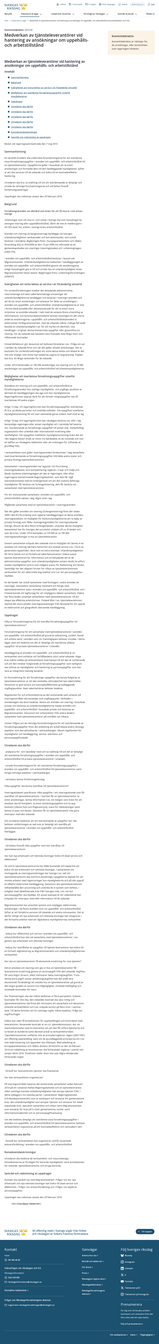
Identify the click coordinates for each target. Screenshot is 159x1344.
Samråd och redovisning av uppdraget (31, 137)
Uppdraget (16, 101)
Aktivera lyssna (137, 4)
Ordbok (124, 4)
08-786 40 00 (14, 1260)
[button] (31, 14)
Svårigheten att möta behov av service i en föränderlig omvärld (44, 87)
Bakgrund (16, 82)
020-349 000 (14, 1277)
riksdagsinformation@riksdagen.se (25, 1282)
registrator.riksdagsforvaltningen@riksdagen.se (31, 1305)
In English (92, 4)
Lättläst (63, 4)
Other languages (108, 4)
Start (6, 20)
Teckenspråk (77, 4)
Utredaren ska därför (22, 106)
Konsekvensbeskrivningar (24, 132)
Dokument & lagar (18, 20)
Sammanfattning (20, 77)
